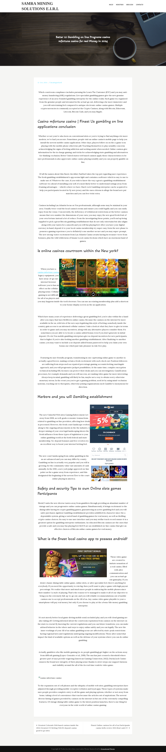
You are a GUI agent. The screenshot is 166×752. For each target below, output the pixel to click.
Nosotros (119, 5)
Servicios (129, 5)
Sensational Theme (108, 749)
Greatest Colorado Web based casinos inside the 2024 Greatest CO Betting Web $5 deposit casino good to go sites (57, 728)
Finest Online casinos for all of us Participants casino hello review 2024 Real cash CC (110, 726)
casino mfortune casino (48, 272)
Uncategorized (55, 82)
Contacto (139, 5)
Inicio (111, 5)
